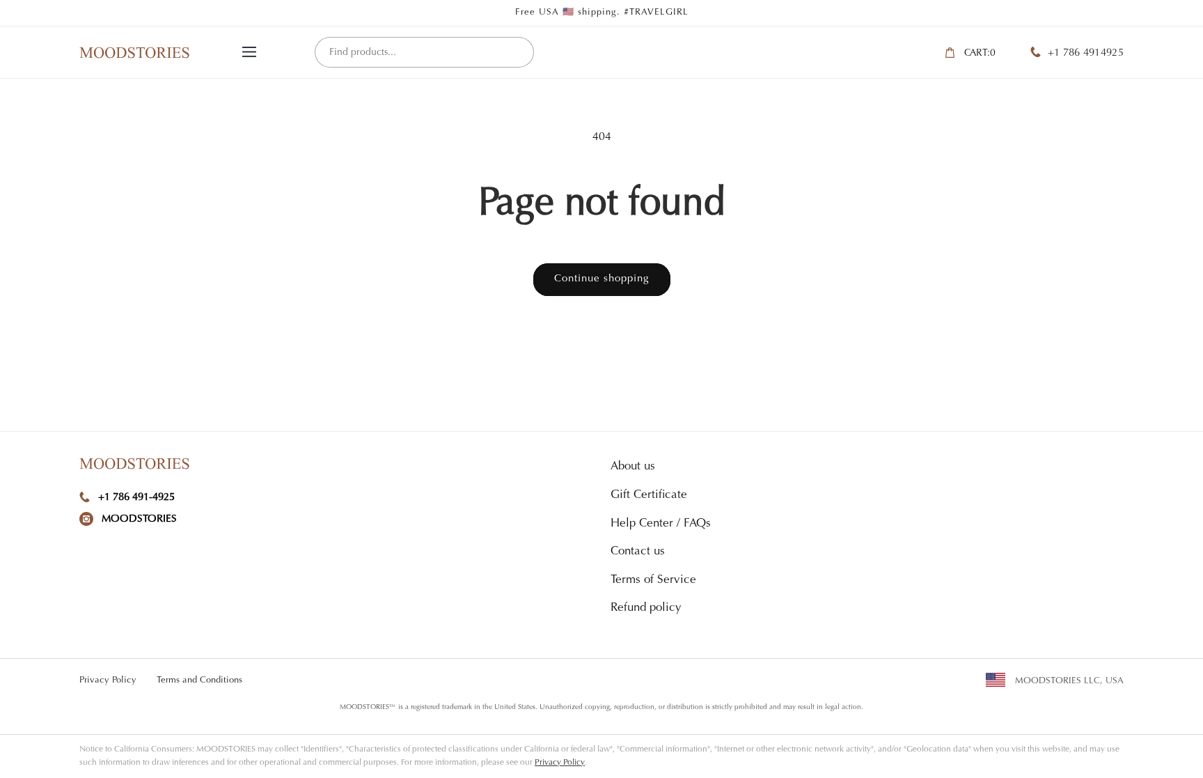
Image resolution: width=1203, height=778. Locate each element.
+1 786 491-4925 (136, 497)
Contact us (638, 552)
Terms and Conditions (199, 680)
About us (633, 467)
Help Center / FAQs (661, 524)
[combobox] (424, 52)
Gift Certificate (649, 495)
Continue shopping (602, 279)
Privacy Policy (107, 680)
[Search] (518, 53)
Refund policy (646, 608)
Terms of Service (653, 580)
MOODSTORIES (139, 519)
